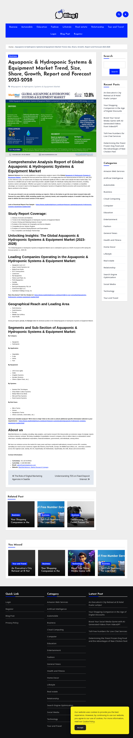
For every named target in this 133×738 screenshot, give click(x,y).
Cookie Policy (89, 721)
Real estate (81, 27)
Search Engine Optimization (110, 276)
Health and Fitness (112, 240)
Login (53, 34)
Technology (109, 291)
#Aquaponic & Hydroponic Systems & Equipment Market (35, 86)
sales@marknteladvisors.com (26, 465)
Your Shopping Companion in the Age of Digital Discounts (114, 108)
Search (108, 56)
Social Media (110, 284)
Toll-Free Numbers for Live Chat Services (50, 522)
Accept (80, 727)
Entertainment (110, 219)
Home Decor (109, 247)
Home (11, 47)
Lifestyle (67, 27)
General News (110, 233)
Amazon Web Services (114, 171)
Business (13, 27)
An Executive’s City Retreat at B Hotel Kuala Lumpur (112, 95)
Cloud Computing (112, 198)
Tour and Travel (116, 27)
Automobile (27, 27)
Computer (108, 205)
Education (42, 27)
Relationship (97, 27)
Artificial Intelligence (113, 178)
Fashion (55, 27)
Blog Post (65, 34)
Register (78, 34)
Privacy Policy (12, 622)
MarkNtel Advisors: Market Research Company (33, 467)
